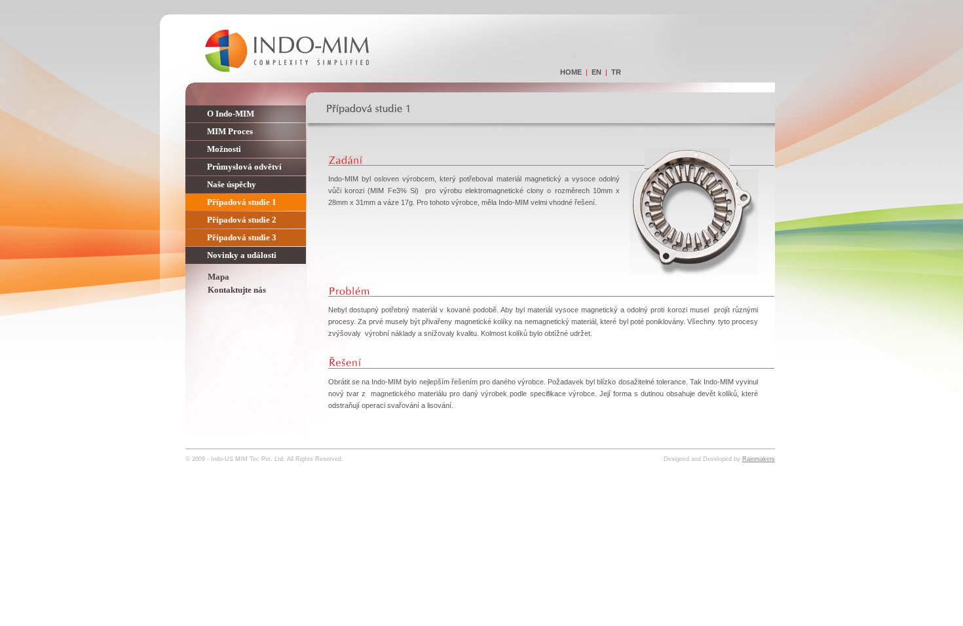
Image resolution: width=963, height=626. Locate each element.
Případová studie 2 (241, 220)
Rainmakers (758, 459)
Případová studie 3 (241, 237)
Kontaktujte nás (237, 290)
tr (616, 72)
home (571, 72)
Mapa (218, 277)
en (596, 72)
